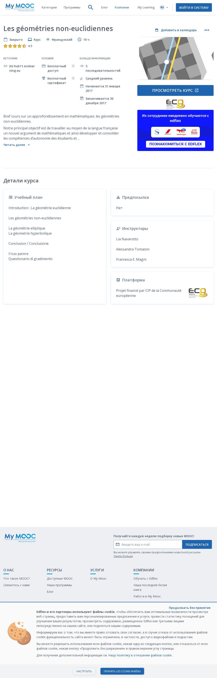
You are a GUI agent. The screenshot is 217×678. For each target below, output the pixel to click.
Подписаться (197, 544)
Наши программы (59, 585)
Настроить (84, 671)
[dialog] (108, 640)
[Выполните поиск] (90, 7)
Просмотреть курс (172, 90)
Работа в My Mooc (147, 596)
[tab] (49, 7)
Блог (50, 592)
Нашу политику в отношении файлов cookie (140, 655)
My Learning (146, 7)
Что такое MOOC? (16, 578)
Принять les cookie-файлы (122, 671)
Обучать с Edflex (145, 578)
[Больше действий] (207, 30)
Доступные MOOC (60, 578)
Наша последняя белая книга (150, 587)
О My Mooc (98, 578)
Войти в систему (194, 8)
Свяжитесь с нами (16, 585)
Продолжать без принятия (189, 608)
